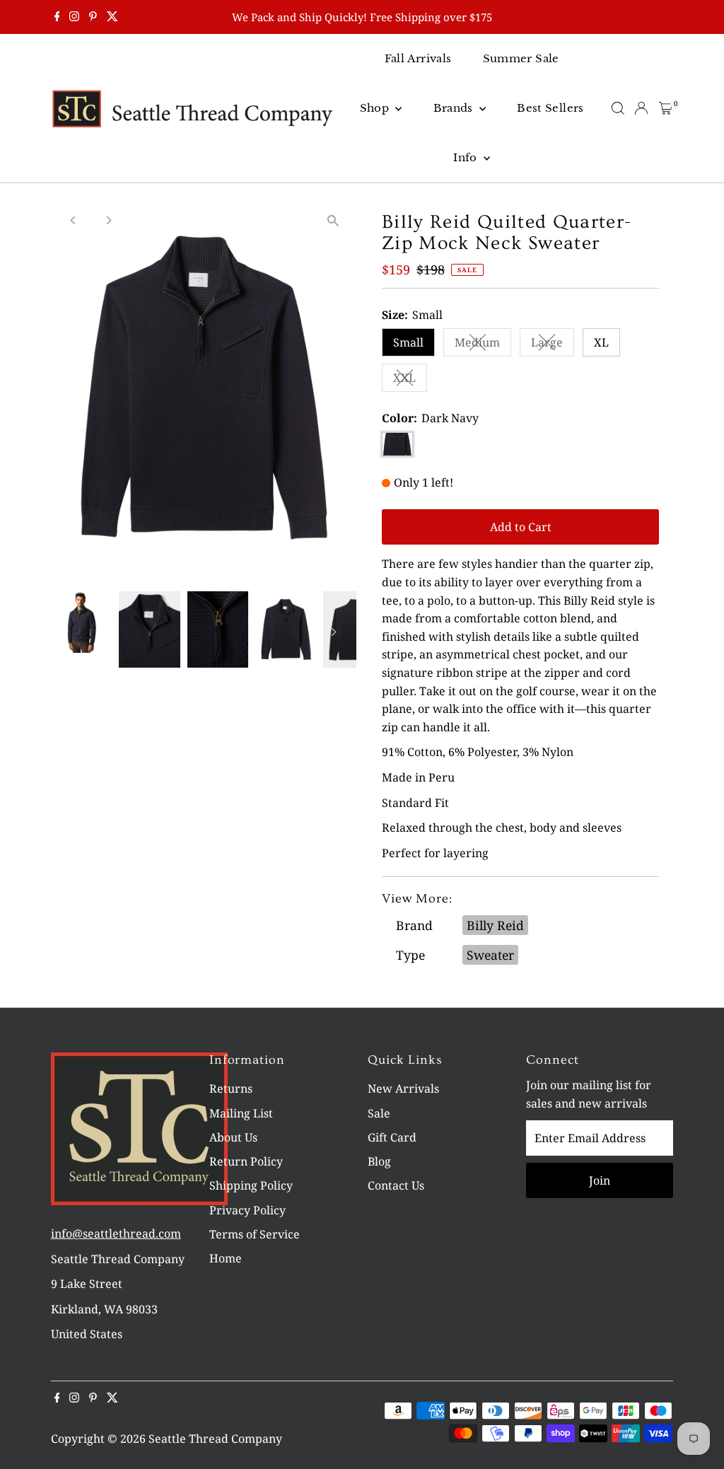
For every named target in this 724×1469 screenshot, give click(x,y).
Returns (230, 1088)
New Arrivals (403, 1088)
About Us (233, 1137)
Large (552, 345)
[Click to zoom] (333, 220)
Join (599, 1180)
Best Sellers (550, 108)
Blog (379, 1161)
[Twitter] (112, 17)
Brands (455, 108)
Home (225, 1258)
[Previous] (74, 220)
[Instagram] (74, 17)
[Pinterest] (93, 17)
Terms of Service (254, 1234)
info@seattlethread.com (116, 1233)
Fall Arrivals (418, 58)
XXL (410, 380)
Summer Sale (521, 58)
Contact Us (396, 1185)
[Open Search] (618, 108)
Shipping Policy (251, 1185)
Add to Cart (520, 527)
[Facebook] (57, 17)
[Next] (108, 220)
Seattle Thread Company (215, 1438)
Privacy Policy (247, 1210)
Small (408, 342)
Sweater (490, 954)
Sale (379, 1113)
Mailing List (241, 1113)
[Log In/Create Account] (641, 108)
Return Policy (246, 1161)
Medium (483, 345)
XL (601, 342)
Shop (376, 108)
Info (466, 157)
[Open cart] (665, 108)
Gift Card (392, 1137)
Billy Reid (495, 925)
